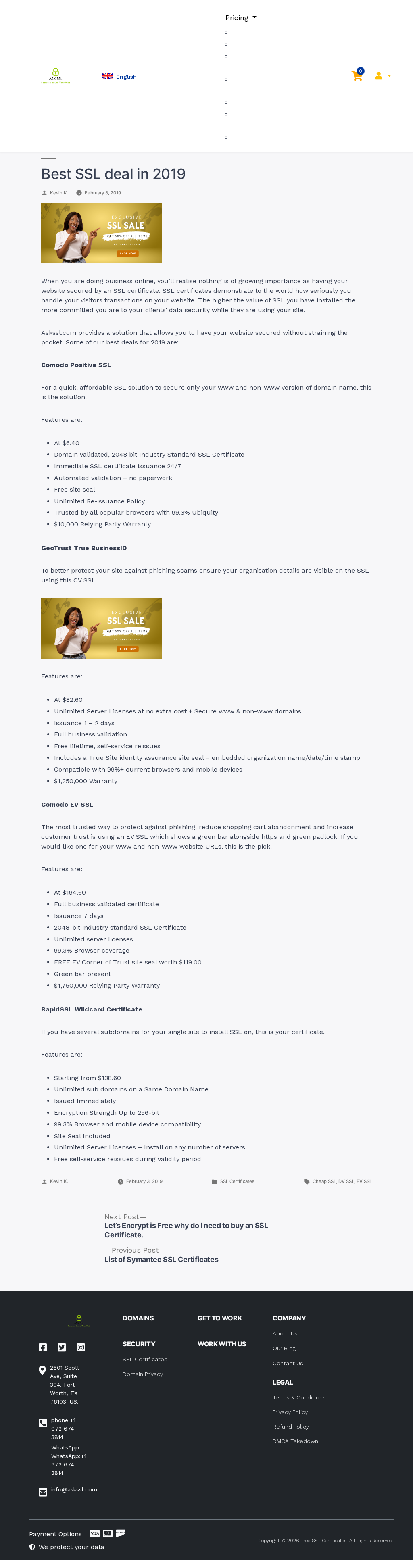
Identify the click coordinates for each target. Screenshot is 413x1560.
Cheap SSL (324, 1181)
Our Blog (284, 1348)
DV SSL (346, 1181)
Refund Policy (291, 1426)
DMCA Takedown (295, 1441)
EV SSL (364, 1181)
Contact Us (288, 1363)
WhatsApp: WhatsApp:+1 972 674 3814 (68, 1460)
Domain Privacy (143, 1374)
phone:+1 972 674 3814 (63, 1428)
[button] (119, 76)
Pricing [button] (238, 17)
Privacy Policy (290, 1412)
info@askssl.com (74, 1489)
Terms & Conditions (299, 1397)
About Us (285, 1333)
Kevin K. (59, 193)
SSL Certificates (237, 1181)
